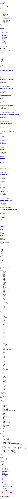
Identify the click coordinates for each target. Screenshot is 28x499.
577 (2, 63)
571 (2, 59)
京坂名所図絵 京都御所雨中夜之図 (7, 131)
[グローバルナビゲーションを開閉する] (0, 24)
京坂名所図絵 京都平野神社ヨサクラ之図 (8, 123)
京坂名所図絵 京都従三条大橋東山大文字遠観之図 (10, 114)
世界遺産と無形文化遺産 (6, 18)
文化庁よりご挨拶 (4, 38)
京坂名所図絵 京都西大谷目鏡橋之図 (7, 79)
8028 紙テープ (3, 182)
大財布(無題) (2, 158)
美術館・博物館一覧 (5, 22)
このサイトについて (4, 41)
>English (3, 11)
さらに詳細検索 (2, 3)
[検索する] (7, 2)
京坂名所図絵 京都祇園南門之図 (6, 105)
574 (2, 61)
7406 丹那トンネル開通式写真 (6, 200)
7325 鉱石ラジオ (3, 217)
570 (2, 58)
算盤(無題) (2, 149)
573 (2, 60)
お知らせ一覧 (3, 478)
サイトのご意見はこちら (5, 43)
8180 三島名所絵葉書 (4, 174)
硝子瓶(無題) (2, 140)
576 (2, 62)
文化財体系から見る (5, 14)
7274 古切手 (2, 235)
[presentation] (0, 242)
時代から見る (5, 15)
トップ (3, 29)
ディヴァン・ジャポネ (4, 166)
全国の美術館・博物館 (6, 21)
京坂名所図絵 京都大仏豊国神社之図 (7, 88)
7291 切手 (2, 226)
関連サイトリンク (4, 42)
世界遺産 (3, 472)
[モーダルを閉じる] (0, 498)
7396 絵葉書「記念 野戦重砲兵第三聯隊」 (8, 209)
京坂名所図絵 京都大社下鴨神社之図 (7, 70)
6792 (2, 65)
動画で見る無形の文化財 (6, 20)
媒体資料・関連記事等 (5, 475)
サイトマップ (3, 481)
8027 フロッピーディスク (5, 191)
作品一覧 (3, 30)
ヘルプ (3, 40)
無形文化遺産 (3, 34)
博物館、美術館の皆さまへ (5, 37)
